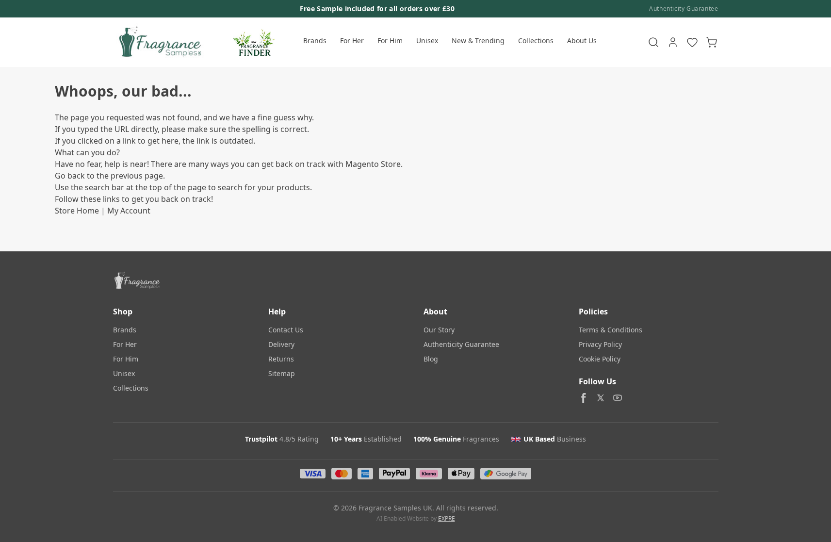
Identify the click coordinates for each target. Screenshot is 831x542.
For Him (390, 40)
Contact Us (285, 329)
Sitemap (281, 373)
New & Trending (478, 40)
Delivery (281, 344)
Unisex (427, 40)
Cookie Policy (599, 358)
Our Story (439, 329)
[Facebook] (583, 398)
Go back (70, 175)
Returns (281, 358)
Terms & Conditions (610, 329)
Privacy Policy (600, 344)
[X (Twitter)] (600, 398)
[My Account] (673, 42)
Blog (431, 358)
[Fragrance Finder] (254, 42)
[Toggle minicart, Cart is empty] (711, 42)
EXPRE (446, 518)
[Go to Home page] (159, 42)
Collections (536, 40)
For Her (352, 40)
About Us (582, 40)
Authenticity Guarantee (683, 9)
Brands (314, 40)
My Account (128, 210)
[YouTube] (617, 398)
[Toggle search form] (653, 42)
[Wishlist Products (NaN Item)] (692, 42)
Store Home (77, 210)
